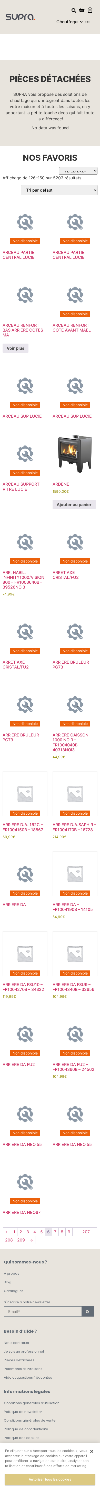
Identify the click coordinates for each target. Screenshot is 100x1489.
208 (9, 1239)
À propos (11, 1273)
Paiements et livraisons (23, 1368)
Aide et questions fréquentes (28, 1377)
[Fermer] (91, 1451)
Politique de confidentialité (26, 1429)
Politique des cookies (21, 1437)
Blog (7, 1282)
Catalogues (14, 1290)
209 (21, 1239)
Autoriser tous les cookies (50, 1479)
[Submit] (88, 1311)
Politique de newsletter (23, 1411)
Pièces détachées (19, 1360)
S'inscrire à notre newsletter (27, 1302)
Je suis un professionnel (24, 1351)
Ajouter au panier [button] (74, 504)
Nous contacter (16, 1342)
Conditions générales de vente (30, 1420)
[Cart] (81, 10)
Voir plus (15, 348)
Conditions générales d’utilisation (31, 1403)
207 (86, 1231)
